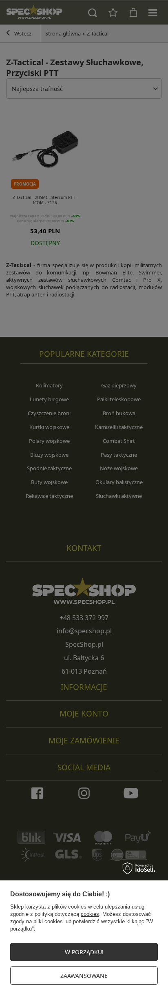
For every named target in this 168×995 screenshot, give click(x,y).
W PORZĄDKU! (84, 952)
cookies (90, 914)
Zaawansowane (84, 976)
